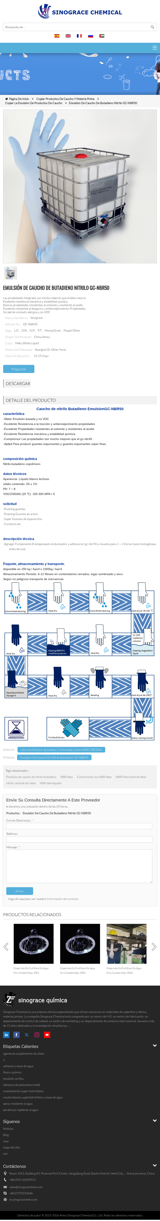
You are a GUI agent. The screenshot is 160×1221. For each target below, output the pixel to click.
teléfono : (12, 833)
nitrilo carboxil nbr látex (21, 783)
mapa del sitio (11, 1147)
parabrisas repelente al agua (20, 1110)
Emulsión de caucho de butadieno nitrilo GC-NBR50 (103, 103)
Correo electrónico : (20, 820)
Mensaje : (13, 847)
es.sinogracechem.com (23, 1199)
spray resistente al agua (17, 1103)
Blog (6, 1135)
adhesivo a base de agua (18, 1066)
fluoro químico (12, 1072)
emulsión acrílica (13, 1078)
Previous (7, 947)
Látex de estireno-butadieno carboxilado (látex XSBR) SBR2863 (61, 749)
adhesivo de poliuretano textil (21, 1085)
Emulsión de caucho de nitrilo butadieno (31, 777)
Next (153, 947)
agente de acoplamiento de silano (23, 1053)
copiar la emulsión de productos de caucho (33, 103)
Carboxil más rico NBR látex (94, 777)
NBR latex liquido (50, 783)
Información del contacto (63, 899)
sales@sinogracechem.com (25, 1187)
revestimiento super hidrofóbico (23, 1091)
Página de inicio (19, 98)
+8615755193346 (21, 1193)
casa (6, 1141)
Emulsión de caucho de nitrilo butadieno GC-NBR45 (54, 757)
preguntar (18, 369)
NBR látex (66, 777)
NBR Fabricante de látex (131, 777)
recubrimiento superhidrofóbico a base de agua (32, 1097)
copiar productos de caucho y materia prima (65, 98)
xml (5, 1153)
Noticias (8, 1128)
